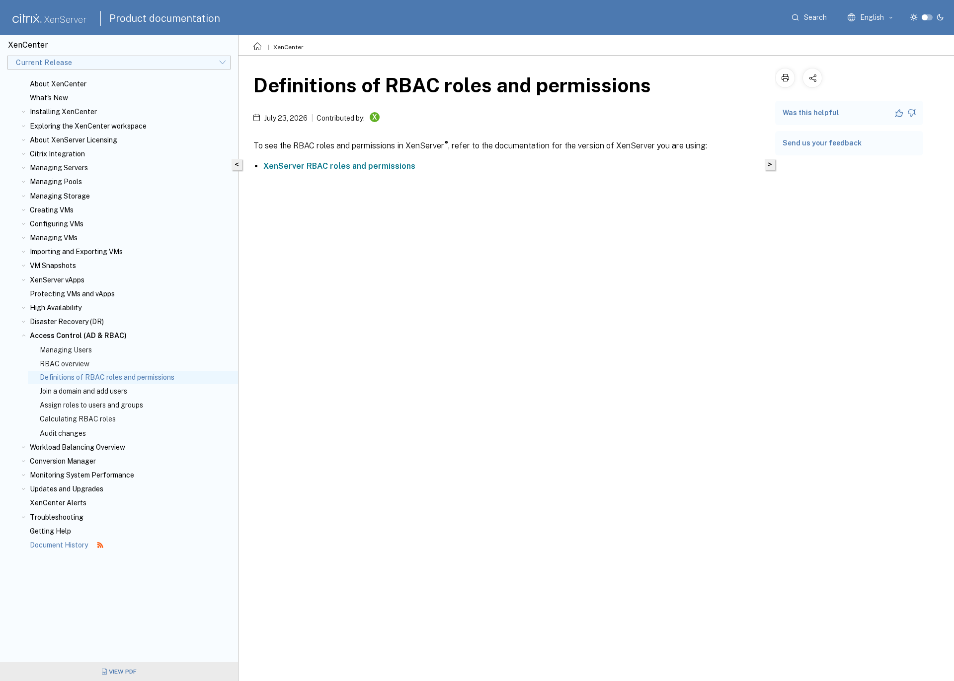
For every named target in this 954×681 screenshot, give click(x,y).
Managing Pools (56, 182)
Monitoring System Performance (82, 475)
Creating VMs (52, 210)
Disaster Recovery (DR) (67, 322)
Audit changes (63, 433)
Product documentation (164, 18)
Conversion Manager (63, 461)
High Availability (55, 308)
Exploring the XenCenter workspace (88, 126)
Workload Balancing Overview (77, 447)
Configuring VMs (56, 224)
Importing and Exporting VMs (76, 252)
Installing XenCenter (63, 112)
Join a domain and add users (83, 391)
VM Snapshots (53, 266)
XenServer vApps (57, 280)
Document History (59, 545)
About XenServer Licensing (73, 140)
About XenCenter (58, 84)
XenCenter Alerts (58, 503)
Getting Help (50, 531)
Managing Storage (60, 196)
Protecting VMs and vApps (72, 294)
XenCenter (288, 47)
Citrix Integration (57, 154)
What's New (49, 98)
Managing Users (66, 350)
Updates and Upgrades (66, 489)
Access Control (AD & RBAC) (78, 336)
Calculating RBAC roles (78, 419)
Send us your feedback (822, 143)
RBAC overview (64, 364)
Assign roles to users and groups (91, 405)
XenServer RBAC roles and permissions (339, 166)
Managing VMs (54, 238)
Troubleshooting (56, 517)
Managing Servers (59, 168)
